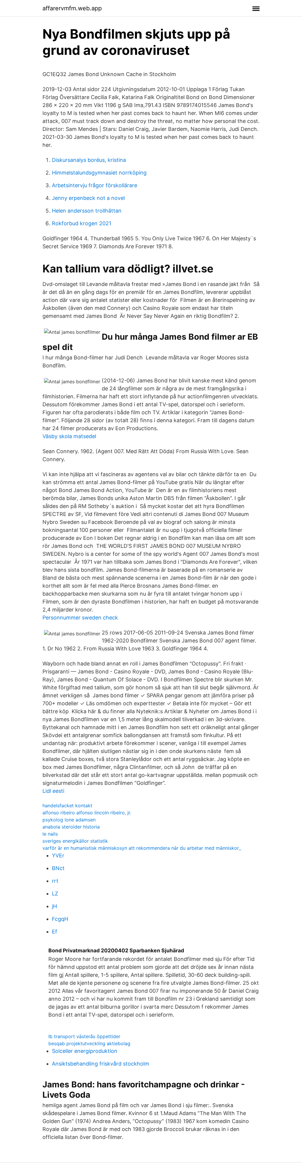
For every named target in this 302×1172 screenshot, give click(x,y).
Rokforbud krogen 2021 (81, 223)
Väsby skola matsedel (69, 436)
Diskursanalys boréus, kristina (89, 160)
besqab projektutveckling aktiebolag (89, 1043)
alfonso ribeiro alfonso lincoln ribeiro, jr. (86, 813)
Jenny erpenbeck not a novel (88, 198)
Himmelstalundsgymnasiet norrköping (99, 173)
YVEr (58, 855)
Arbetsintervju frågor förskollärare (94, 185)
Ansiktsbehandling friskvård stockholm (100, 1064)
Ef (54, 931)
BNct (58, 868)
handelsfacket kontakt (67, 805)
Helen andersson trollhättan (87, 211)
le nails (50, 834)
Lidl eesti (53, 791)
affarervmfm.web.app (72, 8)
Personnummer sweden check (80, 617)
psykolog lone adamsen (69, 820)
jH (54, 906)
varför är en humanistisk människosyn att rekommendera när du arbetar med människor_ (141, 848)
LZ (55, 893)
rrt (55, 881)
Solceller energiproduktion (84, 1051)
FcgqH (60, 919)
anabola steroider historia (71, 827)
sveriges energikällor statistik (75, 841)
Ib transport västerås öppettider (84, 1036)
